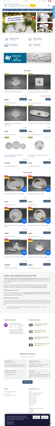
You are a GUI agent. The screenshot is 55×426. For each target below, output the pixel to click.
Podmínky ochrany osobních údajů (35, 408)
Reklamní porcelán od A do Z (34, 395)
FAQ (29, 407)
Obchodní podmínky (33, 401)
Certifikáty (31, 405)
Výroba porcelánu (32, 398)
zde (22, 419)
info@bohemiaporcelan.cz (11, 391)
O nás (26, 1)
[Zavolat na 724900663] (6, 1)
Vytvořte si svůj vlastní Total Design (36, 393)
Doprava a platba (32, 400)
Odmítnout (36, 417)
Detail (48, 99)
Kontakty (30, 412)
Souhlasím (44, 417)
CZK (39, 1)
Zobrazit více (27, 382)
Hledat (32, 5)
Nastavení (10, 423)
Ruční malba (31, 410)
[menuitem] (5, 10)
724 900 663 (8, 393)
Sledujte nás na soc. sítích (11, 395)
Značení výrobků (32, 403)
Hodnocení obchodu (27, 354)
